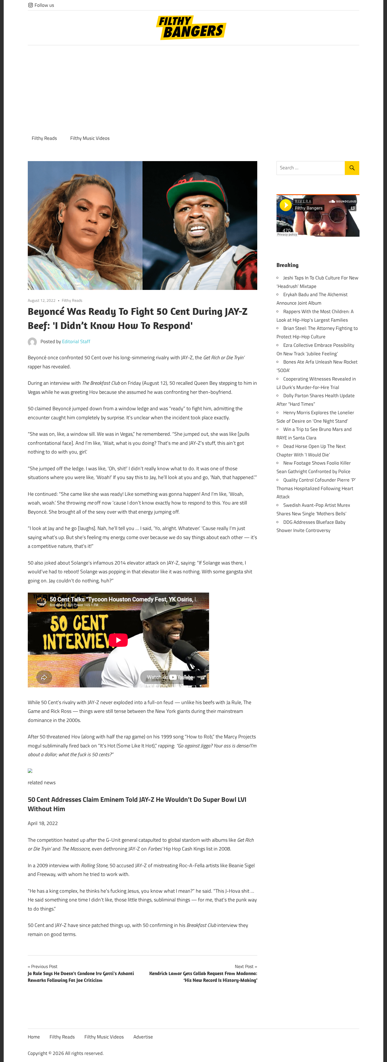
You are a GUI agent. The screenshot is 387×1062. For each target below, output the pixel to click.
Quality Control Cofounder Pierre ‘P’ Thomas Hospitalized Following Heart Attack (316, 488)
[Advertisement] (193, 87)
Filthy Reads (44, 138)
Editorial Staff (76, 341)
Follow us (43, 5)
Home (34, 1036)
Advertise (143, 1036)
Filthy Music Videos (90, 138)
